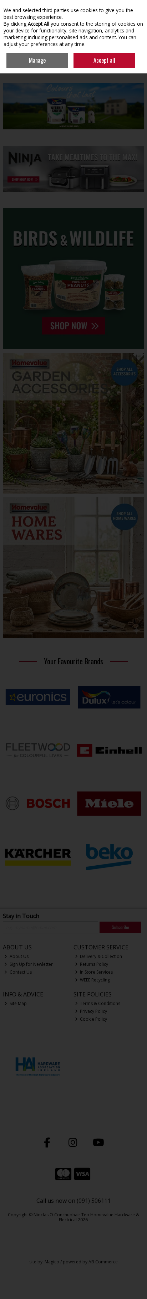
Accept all (104, 60)
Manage (37, 60)
